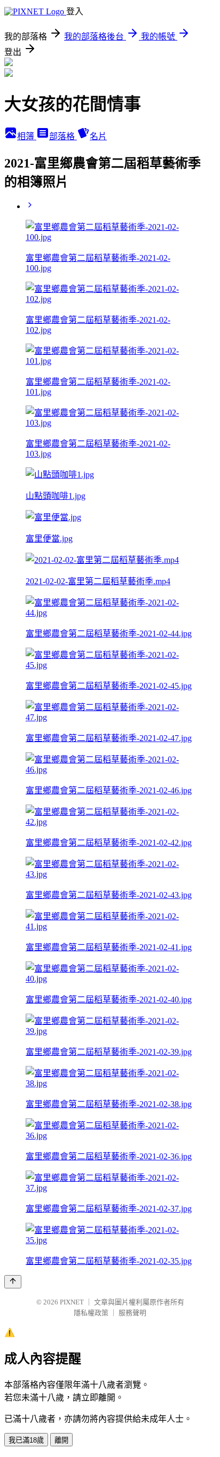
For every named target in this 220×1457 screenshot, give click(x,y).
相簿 (26, 136)
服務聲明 (132, 1313)
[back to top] (12, 1281)
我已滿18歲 (26, 1440)
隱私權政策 (91, 1313)
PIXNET (72, 1302)
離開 (61, 1440)
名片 (98, 136)
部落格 (63, 136)
